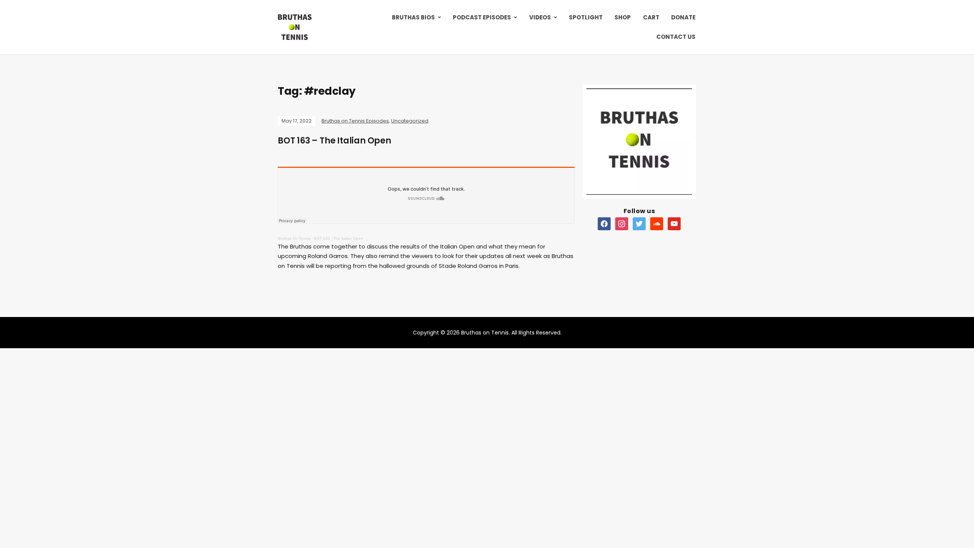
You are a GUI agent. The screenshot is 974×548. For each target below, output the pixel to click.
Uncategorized (409, 120)
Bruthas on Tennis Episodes (355, 120)
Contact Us (675, 37)
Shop (622, 17)
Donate (683, 17)
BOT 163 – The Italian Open (334, 141)
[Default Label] (604, 223)
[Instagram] (621, 223)
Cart (651, 17)
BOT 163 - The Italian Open (338, 238)
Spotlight (586, 17)
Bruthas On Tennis (294, 238)
